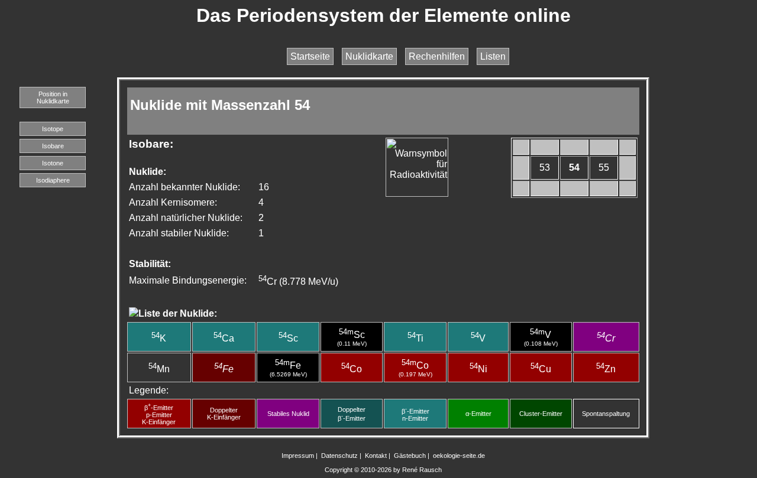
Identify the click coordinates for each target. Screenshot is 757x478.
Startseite (310, 56)
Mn (159, 369)
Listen (493, 56)
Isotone (52, 163)
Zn (606, 369)
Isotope (52, 128)
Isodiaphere (53, 180)
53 (544, 167)
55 (604, 167)
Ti (415, 338)
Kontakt (376, 455)
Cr (606, 338)
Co (351, 369)
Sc (288, 338)
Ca (223, 338)
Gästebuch (410, 455)
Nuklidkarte (369, 56)
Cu (540, 369)
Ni (478, 369)
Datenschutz (339, 455)
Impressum (298, 455)
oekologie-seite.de (459, 455)
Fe (224, 369)
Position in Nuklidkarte (53, 97)
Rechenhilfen (437, 56)
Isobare (53, 145)
